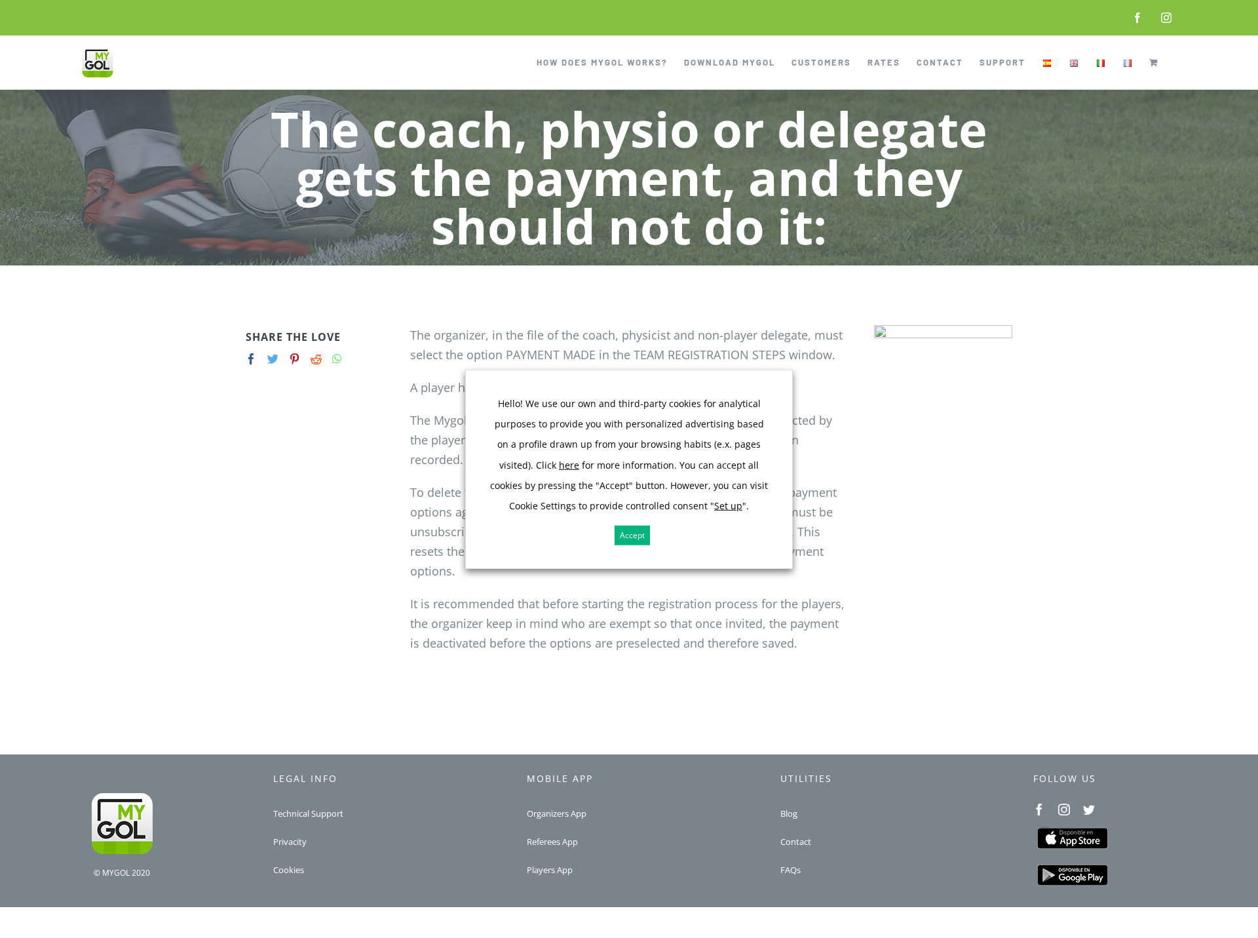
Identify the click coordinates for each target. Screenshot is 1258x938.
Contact (795, 842)
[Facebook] (251, 358)
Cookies (288, 870)
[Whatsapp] (337, 358)
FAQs (790, 870)
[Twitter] (272, 358)
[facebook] (1039, 809)
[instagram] (1064, 809)
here (569, 464)
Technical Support (308, 813)
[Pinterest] (294, 358)
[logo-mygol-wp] (122, 798)
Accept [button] (632, 535)
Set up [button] (728, 505)
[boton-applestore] (1072, 831)
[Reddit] (316, 358)
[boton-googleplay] (1072, 868)
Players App (550, 870)
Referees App (552, 842)
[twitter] (1089, 809)
